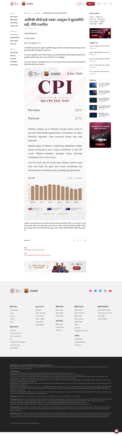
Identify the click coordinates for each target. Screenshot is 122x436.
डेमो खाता (91, 17)
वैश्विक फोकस (59, 324)
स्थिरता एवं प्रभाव (78, 319)
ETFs (11, 322)
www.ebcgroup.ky (78, 375)
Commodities (14, 310)
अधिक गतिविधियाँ (102, 319)
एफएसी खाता (80, 3)
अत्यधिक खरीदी (92, 24)
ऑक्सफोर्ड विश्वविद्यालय (80, 342)
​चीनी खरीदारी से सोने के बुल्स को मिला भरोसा (34, 250)
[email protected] (60, 396)
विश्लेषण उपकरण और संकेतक (17, 342)
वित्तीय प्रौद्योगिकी (40, 325)
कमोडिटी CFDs (99, 17)
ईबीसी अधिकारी (78, 322)
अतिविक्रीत (102, 21)
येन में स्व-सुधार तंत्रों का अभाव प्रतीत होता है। (99, 71)
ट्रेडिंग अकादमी (27, 13)
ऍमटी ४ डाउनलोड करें (15, 333)
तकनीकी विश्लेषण (14, 38)
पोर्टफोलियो (100, 24)
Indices (12, 316)
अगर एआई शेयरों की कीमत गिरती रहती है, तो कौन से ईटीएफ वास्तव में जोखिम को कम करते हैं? (105, 106)
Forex (12, 313)
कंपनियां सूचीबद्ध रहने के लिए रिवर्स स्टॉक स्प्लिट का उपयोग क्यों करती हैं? (104, 99)
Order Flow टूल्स (15, 345)
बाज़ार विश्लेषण (14, 41)
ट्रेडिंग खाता (38, 310)
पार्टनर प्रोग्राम (77, 345)
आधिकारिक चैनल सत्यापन (81, 331)
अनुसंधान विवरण (60, 327)
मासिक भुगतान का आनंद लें (105, 313)
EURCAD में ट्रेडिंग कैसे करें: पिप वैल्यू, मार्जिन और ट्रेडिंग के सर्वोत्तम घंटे (100, 46)
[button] (116, 431)
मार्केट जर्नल (13, 44)
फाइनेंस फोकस (14, 35)
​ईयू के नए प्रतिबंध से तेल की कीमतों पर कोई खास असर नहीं (37, 255)
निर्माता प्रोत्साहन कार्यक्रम (104, 310)
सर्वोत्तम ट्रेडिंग (101, 316)
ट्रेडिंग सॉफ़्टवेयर (14, 52)
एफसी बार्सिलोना (78, 339)
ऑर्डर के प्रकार (92, 19)
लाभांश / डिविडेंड (40, 319)
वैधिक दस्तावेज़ (78, 316)
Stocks (12, 319)
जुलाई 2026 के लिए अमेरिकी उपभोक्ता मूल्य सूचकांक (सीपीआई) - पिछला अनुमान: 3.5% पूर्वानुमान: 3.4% (100, 59)
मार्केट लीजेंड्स (14, 23)
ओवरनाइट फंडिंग (101, 19)
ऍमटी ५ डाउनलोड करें (15, 336)
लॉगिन (99, 3)
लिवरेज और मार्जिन (40, 313)
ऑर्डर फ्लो (12, 55)
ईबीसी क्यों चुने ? (78, 310)
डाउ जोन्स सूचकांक (93, 21)
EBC (15, 423)
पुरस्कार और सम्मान (79, 313)
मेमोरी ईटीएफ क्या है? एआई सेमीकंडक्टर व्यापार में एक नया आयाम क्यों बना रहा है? (105, 114)
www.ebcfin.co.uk (70, 373)
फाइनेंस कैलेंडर (14, 65)
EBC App (13, 330)
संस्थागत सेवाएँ (39, 322)
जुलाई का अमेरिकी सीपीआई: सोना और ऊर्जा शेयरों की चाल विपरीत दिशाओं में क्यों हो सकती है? (100, 52)
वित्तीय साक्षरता (14, 20)
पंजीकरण (90, 3)
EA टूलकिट (13, 58)
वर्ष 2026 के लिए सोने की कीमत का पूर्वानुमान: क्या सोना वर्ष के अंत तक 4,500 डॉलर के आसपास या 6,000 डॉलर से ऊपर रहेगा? (100, 65)
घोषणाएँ (76, 325)
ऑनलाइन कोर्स (14, 26)
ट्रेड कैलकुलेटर (13, 62)
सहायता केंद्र (77, 328)
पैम (11, 339)
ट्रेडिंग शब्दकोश (14, 17)
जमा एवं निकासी (40, 316)
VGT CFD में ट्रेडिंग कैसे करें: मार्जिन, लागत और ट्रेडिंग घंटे (104, 84)
